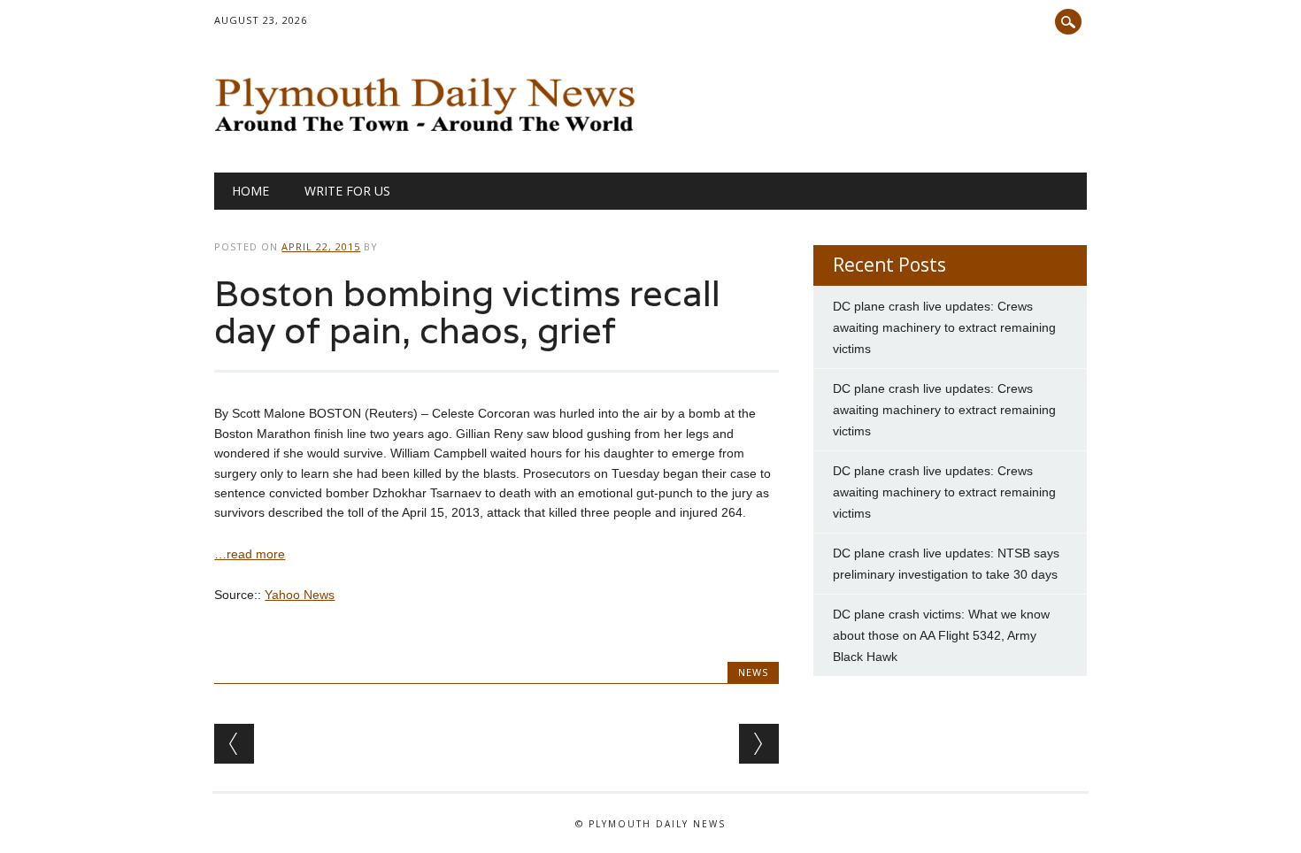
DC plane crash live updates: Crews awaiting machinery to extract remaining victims (944, 327)
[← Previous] (234, 744)
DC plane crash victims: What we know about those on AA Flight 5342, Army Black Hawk (941, 635)
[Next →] (759, 744)
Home (250, 190)
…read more (249, 554)
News (753, 672)
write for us (347, 190)
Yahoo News (300, 595)
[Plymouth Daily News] (428, 136)
